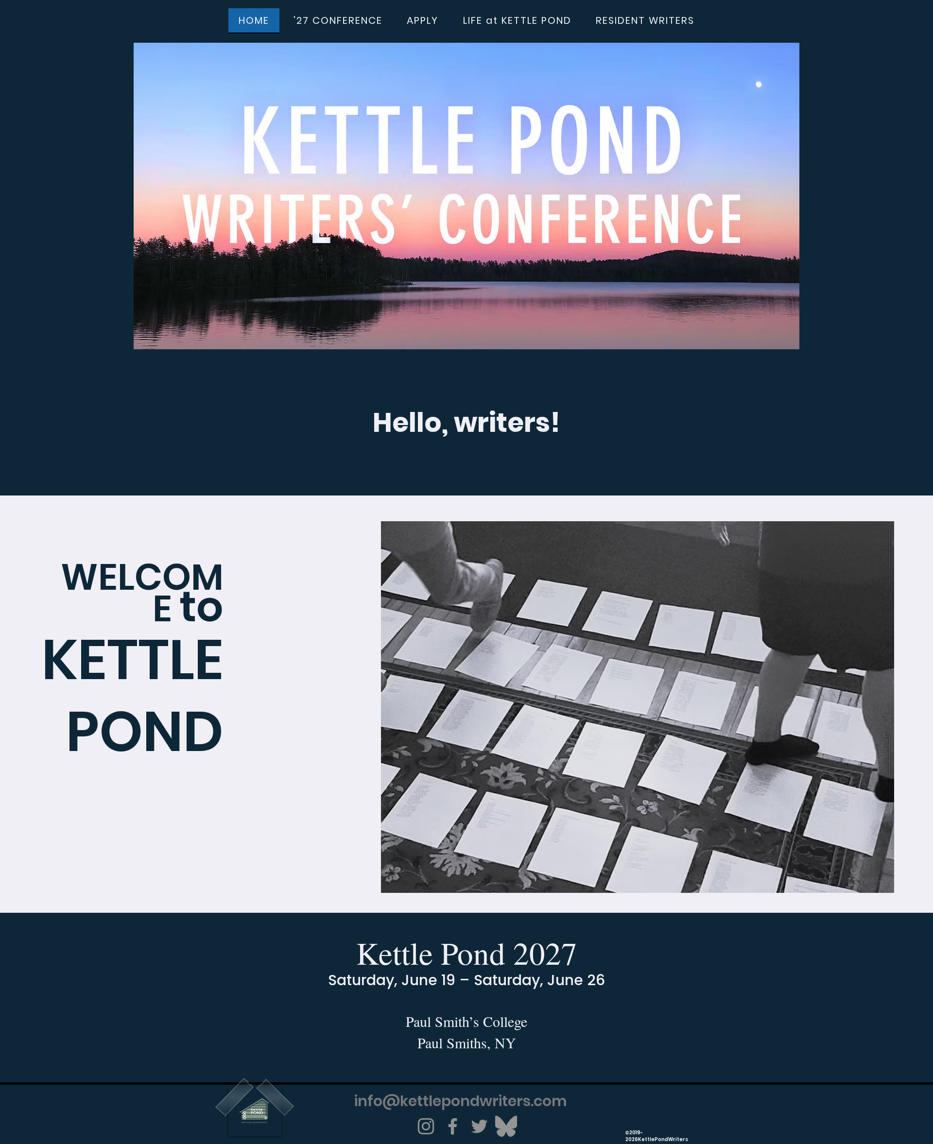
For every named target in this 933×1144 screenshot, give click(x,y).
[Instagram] (426, 1126)
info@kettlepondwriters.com (460, 1101)
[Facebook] (453, 1126)
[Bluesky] (506, 1126)
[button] (338, 21)
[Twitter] (479, 1126)
